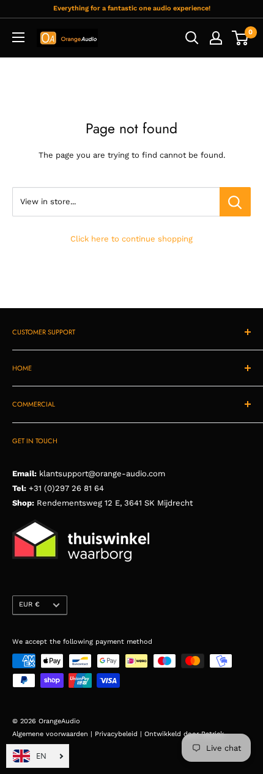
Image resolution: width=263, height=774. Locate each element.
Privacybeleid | (119, 734)
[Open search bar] (192, 38)
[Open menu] (18, 37)
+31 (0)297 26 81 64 (66, 488)
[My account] (216, 38)
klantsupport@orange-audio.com (102, 473)
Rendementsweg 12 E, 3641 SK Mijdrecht (113, 502)
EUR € (29, 604)
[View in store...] (235, 201)
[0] (240, 38)
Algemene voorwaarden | (53, 734)
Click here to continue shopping (131, 238)
